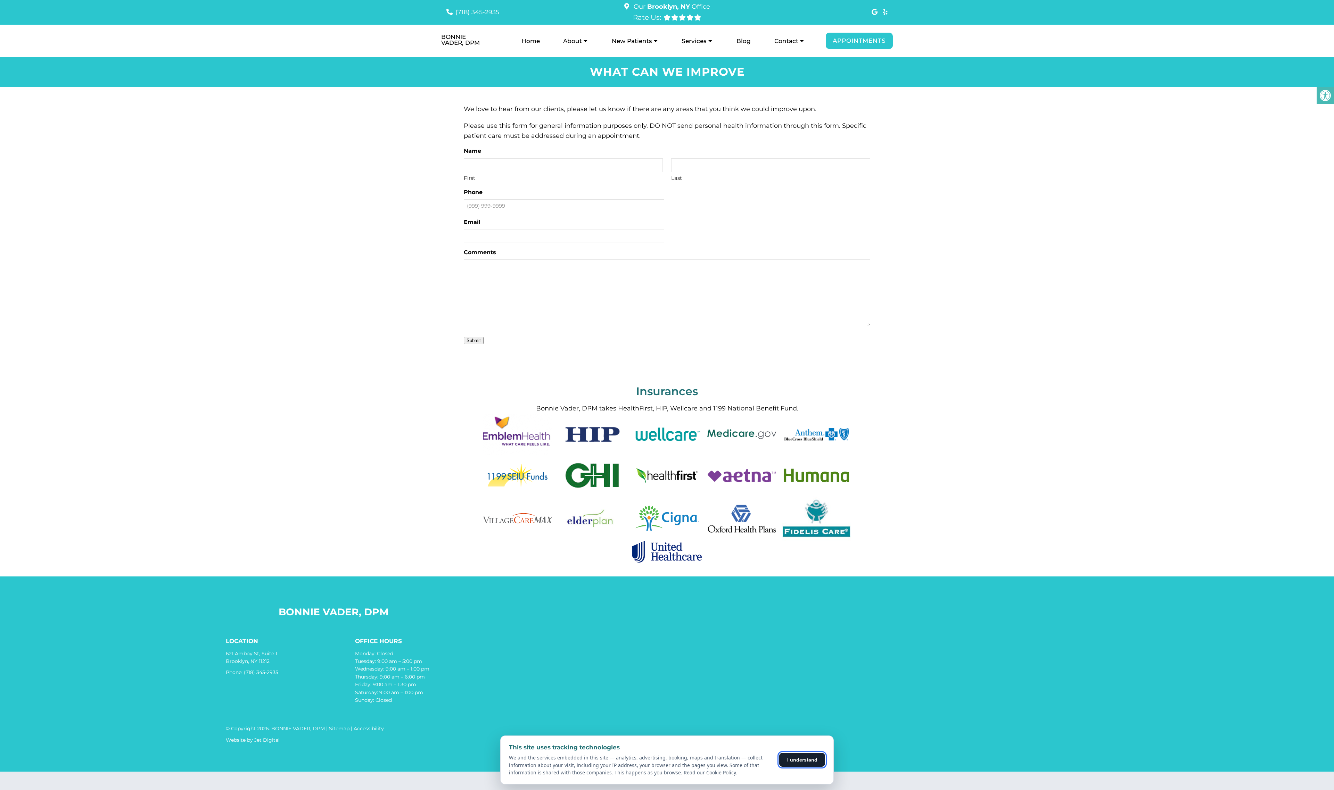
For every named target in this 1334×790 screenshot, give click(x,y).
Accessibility (369, 728)
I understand (802, 760)
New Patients (632, 41)
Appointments (859, 40)
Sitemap (339, 728)
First (469, 178)
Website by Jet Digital (253, 740)
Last (676, 178)
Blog (743, 41)
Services (694, 41)
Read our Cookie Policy (710, 772)
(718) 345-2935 (477, 12)
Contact (786, 41)
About (572, 41)
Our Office (671, 6)
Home (530, 41)
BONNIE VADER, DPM (460, 40)
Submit (474, 340)
